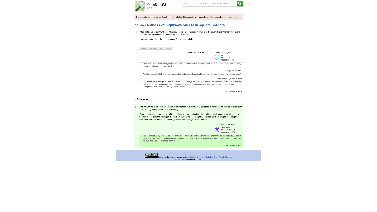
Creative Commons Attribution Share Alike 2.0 (207, 157)
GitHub (199, 160)
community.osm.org (229, 17)
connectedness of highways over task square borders (179, 25)
